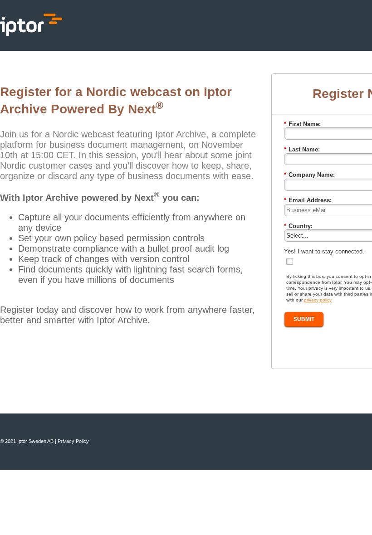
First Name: (302, 124)
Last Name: (302, 149)
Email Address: (308, 200)
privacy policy (318, 299)
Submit (304, 319)
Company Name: (309, 174)
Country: (298, 226)
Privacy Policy (73, 441)
